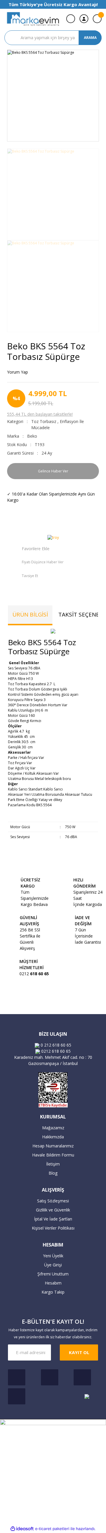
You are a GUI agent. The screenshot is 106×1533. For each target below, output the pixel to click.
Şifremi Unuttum (53, 1274)
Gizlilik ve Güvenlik (53, 1210)
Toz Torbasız (43, 421)
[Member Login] (84, 18)
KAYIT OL (79, 1352)
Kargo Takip (53, 1292)
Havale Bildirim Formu (53, 1155)
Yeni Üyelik (53, 1255)
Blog (53, 1173)
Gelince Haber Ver (53, 471)
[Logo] (33, 19)
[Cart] (97, 18)
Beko (32, 436)
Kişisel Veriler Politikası (53, 1228)
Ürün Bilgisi (30, 614)
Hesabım (53, 1283)
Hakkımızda (53, 1137)
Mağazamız (53, 1127)
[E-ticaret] (52, 1529)
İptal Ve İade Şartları (53, 1219)
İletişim (53, 1164)
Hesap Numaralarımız (53, 1146)
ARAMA (90, 37)
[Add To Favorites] (28, 548)
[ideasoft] (22, 1529)
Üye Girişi (53, 1265)
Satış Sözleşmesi (53, 1201)
